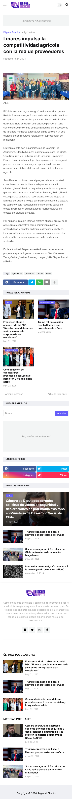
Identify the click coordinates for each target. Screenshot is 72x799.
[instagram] (40, 630)
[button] (4, 5)
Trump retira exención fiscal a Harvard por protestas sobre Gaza (50, 325)
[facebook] (25, 630)
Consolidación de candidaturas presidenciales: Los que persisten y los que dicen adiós (17, 375)
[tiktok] (47, 630)
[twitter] (32, 630)
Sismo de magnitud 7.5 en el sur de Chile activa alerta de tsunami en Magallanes (45, 552)
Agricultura (29, 32)
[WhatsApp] (39, 282)
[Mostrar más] (54, 282)
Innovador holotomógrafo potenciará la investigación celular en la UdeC (46, 568)
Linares (40, 273)
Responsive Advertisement (36, 20)
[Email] (47, 282)
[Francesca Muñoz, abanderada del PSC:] (13, 666)
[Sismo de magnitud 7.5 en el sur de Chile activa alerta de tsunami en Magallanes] (13, 554)
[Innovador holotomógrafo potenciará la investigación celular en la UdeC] (13, 571)
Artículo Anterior (14, 394)
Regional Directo (46, 793)
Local (48, 273)
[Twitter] (31, 282)
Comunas (29, 273)
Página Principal (12, 32)
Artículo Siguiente (57, 394)
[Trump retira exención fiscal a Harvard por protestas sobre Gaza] (13, 536)
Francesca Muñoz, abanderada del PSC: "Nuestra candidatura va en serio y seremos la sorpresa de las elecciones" (18, 330)
